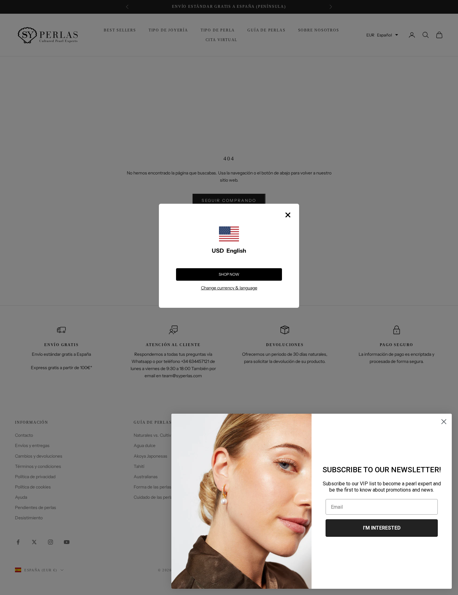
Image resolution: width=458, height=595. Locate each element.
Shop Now (229, 274)
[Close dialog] (443, 421)
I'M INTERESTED (382, 528)
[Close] (287, 214)
